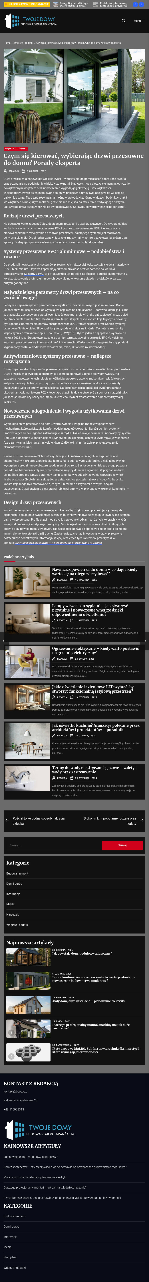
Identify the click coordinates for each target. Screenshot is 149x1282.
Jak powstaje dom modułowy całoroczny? (82, 953)
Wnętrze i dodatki (16, 148)
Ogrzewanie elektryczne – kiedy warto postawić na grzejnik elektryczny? (95, 650)
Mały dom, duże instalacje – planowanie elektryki (88, 1001)
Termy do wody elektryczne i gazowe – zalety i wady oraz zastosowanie (94, 769)
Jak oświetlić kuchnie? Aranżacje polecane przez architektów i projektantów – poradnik (96, 727)
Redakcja (14, 171)
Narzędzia (12, 914)
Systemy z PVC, (34, 274)
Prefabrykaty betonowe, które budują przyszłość (61, 4)
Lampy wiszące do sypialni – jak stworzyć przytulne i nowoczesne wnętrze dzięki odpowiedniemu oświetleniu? (90, 610)
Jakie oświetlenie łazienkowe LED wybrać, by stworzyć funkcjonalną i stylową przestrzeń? (93, 689)
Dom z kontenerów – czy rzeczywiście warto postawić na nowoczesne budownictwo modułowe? (93, 979)
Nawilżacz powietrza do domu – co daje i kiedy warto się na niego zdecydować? (94, 571)
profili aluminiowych (42, 278)
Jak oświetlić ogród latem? (103, 4)
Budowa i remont (17, 873)
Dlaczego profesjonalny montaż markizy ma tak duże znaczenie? (91, 1026)
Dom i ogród (14, 883)
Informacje (13, 894)
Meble (10, 904)
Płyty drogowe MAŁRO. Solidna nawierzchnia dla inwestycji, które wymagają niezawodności (96, 1050)
